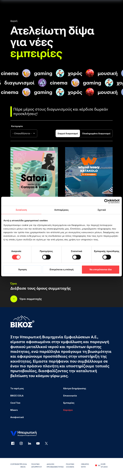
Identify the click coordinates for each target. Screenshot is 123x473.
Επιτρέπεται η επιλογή (62, 269)
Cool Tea (15, 402)
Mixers (14, 410)
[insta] (23, 443)
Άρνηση (22, 269)
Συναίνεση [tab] (21, 210)
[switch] (46, 257)
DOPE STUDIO (104, 465)
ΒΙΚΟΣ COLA (16, 395)
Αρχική (13, 20)
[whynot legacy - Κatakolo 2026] (89, 182)
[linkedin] (31, 443)
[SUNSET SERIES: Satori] (34, 182)
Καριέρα (68, 410)
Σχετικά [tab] (102, 210)
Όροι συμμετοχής (31, 298)
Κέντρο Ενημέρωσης (74, 388)
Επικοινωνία (70, 395)
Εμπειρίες (68, 402)
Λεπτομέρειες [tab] (61, 210)
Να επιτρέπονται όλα (101, 269)
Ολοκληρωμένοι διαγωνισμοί (96, 133)
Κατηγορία (17, 126)
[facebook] (14, 443)
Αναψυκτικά (17, 417)
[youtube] (40, 443)
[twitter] (46, 443)
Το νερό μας (17, 388)
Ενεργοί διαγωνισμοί (68, 133)
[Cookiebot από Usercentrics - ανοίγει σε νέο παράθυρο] (106, 201)
